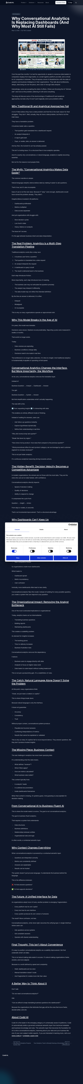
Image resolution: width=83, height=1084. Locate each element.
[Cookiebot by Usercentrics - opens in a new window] (70, 525)
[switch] (32, 551)
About (47, 2)
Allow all (65, 558)
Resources (41, 2)
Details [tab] (42, 529)
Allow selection (41, 558)
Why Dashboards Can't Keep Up (30, 519)
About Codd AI (20, 1017)
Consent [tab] (17, 529)
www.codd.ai (16, 1036)
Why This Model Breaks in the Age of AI (34, 319)
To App (70, 2)
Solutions (31, 2)
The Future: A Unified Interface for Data (34, 896)
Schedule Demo (60, 2)
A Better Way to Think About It (29, 983)
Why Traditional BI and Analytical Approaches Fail (40, 106)
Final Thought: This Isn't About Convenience (37, 944)
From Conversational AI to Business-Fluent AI (38, 805)
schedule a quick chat (30, 1036)
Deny (17, 558)
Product (23, 2)
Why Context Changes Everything (31, 847)
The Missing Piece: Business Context (33, 749)
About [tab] (66, 529)
